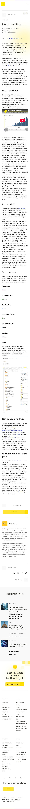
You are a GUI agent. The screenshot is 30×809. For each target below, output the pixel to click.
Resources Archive (7, 747)
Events (4, 754)
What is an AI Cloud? (20, 744)
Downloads (5, 752)
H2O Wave (18, 731)
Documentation (6, 750)
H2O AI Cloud (20, 716)
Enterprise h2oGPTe (22, 709)
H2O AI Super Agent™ (20, 704)
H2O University (7, 743)
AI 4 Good (19, 761)
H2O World (20, 49)
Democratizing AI (21, 752)
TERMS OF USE (5, 799)
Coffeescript (21, 209)
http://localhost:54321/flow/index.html (13, 438)
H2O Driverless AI (21, 723)
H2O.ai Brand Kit (7, 757)
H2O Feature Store (21, 728)
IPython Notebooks (13, 66)
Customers (5, 712)
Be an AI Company (21, 759)
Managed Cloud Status (6, 770)
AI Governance (20, 757)
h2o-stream (20, 492)
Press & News (6, 707)
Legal (4, 761)
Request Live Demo (7, 716)
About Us (5, 702)
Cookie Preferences (8, 801)
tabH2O (18, 707)
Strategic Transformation (20, 749)
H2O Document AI (21, 726)
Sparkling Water (21, 721)
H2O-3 (17, 719)
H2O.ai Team (12, 32)
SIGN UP (8, 789)
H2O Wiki (5, 766)
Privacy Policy (16, 799)
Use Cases (5, 745)
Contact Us (5, 714)
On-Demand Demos (7, 719)
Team (3, 705)
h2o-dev (14, 427)
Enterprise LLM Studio (20, 713)
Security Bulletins (8, 759)
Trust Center (6, 764)
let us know (17, 461)
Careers (4, 709)
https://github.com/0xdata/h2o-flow (12, 431)
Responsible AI (20, 754)
